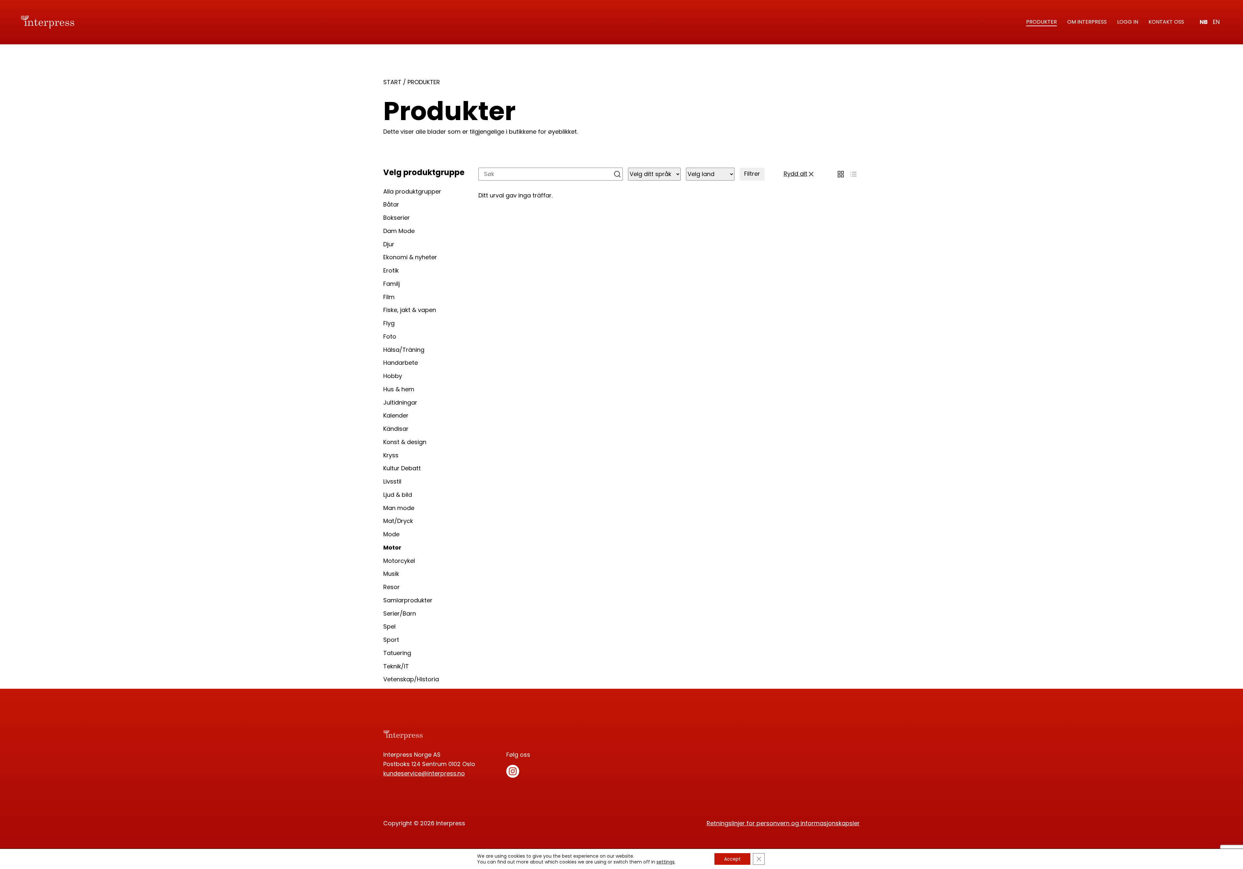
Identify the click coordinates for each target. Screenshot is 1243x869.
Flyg (389, 323)
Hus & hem (398, 389)
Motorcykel (399, 561)
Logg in (1127, 22)
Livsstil (392, 481)
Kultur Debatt (402, 468)
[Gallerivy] (840, 174)
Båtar (391, 204)
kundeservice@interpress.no (424, 773)
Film (389, 297)
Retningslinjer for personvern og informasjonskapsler (783, 823)
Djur (388, 244)
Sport (391, 640)
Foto (389, 336)
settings (665, 862)
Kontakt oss (1166, 22)
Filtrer (752, 174)
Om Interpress (1087, 22)
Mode (391, 534)
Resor (391, 587)
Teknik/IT (396, 666)
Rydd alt (795, 174)
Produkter (1041, 22)
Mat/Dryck (398, 521)
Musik (391, 574)
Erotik (391, 270)
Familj (391, 284)
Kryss (390, 455)
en (1216, 22)
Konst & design (404, 442)
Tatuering (397, 653)
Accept (732, 859)
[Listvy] (853, 174)
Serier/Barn (399, 613)
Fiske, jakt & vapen (409, 310)
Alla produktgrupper (412, 191)
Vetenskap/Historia (411, 679)
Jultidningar (400, 402)
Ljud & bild (397, 495)
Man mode (398, 508)
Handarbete (400, 363)
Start (392, 82)
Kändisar (396, 429)
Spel (389, 626)
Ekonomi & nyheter (410, 257)
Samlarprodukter (407, 600)
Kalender (396, 415)
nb (1204, 22)
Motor (392, 547)
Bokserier (396, 218)
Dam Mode (399, 231)
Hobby (392, 376)
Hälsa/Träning (403, 350)
